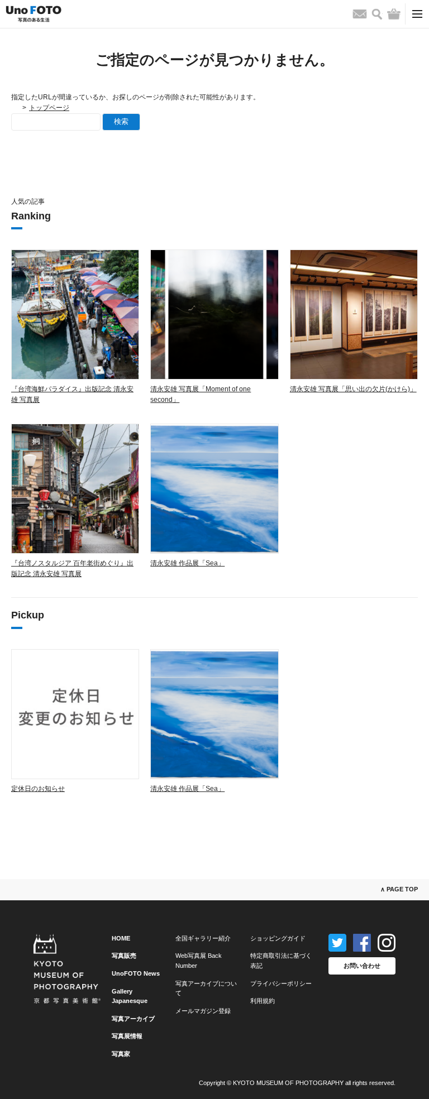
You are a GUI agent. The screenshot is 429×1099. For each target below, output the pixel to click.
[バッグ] (394, 14)
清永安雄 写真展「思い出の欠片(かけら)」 (353, 389)
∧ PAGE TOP (399, 889)
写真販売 (124, 955)
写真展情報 (127, 1036)
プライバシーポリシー (281, 983)
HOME (121, 938)
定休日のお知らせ (38, 789)
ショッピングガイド (278, 938)
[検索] (377, 14)
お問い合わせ (362, 965)
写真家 (121, 1053)
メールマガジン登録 (203, 1010)
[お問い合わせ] (359, 13)
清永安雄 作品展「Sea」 (187, 563)
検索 (121, 121)
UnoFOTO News (136, 973)
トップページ (49, 108)
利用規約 (262, 1000)
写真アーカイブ (133, 1018)
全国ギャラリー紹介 (203, 938)
